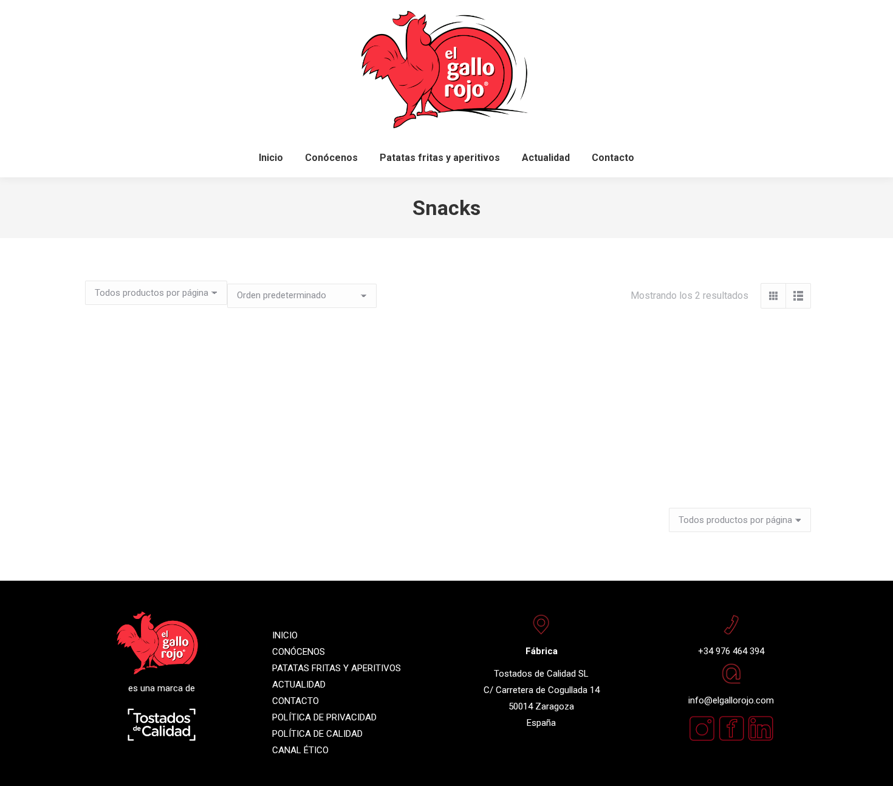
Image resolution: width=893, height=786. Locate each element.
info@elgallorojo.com (731, 700)
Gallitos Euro (196, 462)
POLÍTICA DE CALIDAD (317, 733)
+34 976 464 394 (731, 651)
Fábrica (541, 651)
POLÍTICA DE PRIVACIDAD (324, 717)
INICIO (285, 635)
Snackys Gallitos (446, 499)
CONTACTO (295, 700)
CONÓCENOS (298, 651)
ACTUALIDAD (299, 684)
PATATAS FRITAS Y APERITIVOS (336, 668)
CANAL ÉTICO (300, 750)
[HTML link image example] (760, 738)
